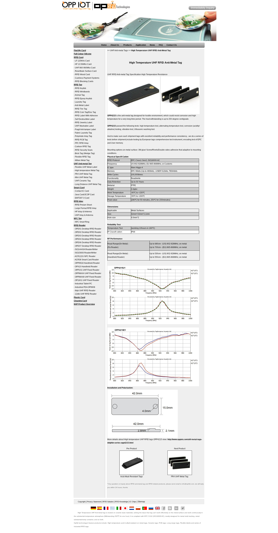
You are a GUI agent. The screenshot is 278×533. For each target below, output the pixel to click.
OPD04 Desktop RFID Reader (88, 239)
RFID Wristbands (82, 92)
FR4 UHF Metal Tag (83, 174)
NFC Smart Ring (82, 222)
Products (127, 45)
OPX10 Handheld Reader (86, 266)
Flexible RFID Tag (83, 157)
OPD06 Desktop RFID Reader (88, 242)
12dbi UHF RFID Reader (86, 294)
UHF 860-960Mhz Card (85, 68)
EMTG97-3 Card (82, 198)
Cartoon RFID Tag (83, 146)
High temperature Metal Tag (87, 170)
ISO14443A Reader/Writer (86, 249)
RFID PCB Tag (81, 140)
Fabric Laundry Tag (83, 133)
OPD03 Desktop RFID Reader (88, 236)
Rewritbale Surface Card (86, 71)
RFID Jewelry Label (83, 122)
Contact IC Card (82, 191)
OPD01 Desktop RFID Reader (88, 229)
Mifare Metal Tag (82, 160)
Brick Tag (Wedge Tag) (85, 153)
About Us (115, 45)
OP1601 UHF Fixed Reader (87, 280)
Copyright (81, 502)
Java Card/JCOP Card (84, 194)
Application (141, 45)
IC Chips (133, 502)
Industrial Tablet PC (83, 283)
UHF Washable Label (84, 126)
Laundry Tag (80, 102)
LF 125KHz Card (82, 61)
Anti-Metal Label (82, 105)
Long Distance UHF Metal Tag (88, 184)
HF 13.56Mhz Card (83, 64)
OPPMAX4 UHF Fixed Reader (88, 273)
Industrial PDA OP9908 (85, 287)
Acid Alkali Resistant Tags (131, 476)
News (152, 45)
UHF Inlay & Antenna (84, 215)
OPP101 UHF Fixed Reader (87, 270)
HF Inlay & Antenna (83, 211)
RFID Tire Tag (81, 109)
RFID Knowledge (121, 502)
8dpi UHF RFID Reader (85, 290)
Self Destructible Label (85, 119)
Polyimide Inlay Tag (83, 136)
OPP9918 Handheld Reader (87, 263)
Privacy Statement (94, 502)
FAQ (161, 45)
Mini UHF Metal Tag (83, 177)
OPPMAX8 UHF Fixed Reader (88, 277)
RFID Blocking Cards (84, 81)
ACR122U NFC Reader (85, 256)
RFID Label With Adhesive (86, 115)
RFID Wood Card (82, 74)
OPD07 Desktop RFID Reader (88, 246)
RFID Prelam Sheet (83, 205)
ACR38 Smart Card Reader (87, 260)
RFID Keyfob (80, 88)
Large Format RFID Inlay (85, 208)
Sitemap (141, 502)
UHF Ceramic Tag (83, 181)
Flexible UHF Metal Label (86, 167)
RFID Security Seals (84, 150)
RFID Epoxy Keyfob (83, 98)
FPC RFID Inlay (81, 143)
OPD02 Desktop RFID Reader (88, 232)
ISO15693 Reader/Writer (86, 253)
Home (104, 45)
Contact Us (172, 45)
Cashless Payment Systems (87, 78)
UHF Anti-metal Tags (119, 50)
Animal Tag (80, 95)
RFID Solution (108, 502)
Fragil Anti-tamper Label (85, 129)
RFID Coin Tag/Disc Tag (85, 112)
